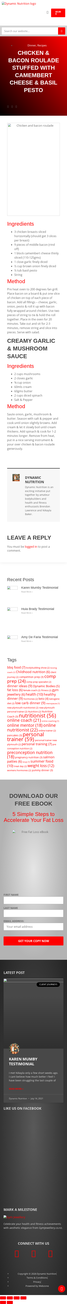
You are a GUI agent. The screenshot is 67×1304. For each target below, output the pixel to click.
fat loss (15, 690)
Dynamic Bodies (46, 686)
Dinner (32, 45)
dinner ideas (19, 685)
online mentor (25, 725)
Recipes (42, 45)
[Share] (17, 1298)
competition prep (31, 677)
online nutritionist (31, 727)
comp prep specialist (38, 681)
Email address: (14, 921)
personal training (37, 744)
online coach (24, 720)
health (34, 694)
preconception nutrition (30, 755)
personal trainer (25, 737)
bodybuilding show (38, 667)
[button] (37, 12)
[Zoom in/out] (3, 1298)
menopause (53, 703)
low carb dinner (30, 702)
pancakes (14, 735)
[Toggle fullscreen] (10, 1298)
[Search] (61, 31)
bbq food (16, 667)
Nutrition (34, 711)
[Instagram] (50, 1253)
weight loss (41, 765)
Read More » (27, 591)
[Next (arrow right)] (10, 1302)
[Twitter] (33, 1253)
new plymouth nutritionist (22, 707)
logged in (31, 547)
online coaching (50, 721)
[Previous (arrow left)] (3, 1302)
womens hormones (19, 770)
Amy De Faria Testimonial (39, 637)
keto (44, 699)
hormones (31, 698)
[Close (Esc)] (23, 1298)
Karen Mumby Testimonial (39, 587)
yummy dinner (42, 770)
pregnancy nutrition (29, 757)
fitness (46, 690)
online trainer (47, 730)
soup (26, 762)
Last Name (11, 908)
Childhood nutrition (33, 672)
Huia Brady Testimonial (37, 609)
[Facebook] (16, 1253)
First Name (11, 895)
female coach (31, 690)
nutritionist (37, 715)
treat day (20, 766)
